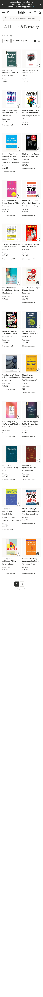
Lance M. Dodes (7, 564)
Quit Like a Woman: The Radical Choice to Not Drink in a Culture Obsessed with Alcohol (10, 332)
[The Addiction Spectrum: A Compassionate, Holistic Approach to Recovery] (31, 363)
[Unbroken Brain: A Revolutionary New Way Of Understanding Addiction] (12, 276)
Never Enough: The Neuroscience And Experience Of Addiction (9, 111)
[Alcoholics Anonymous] (12, 497)
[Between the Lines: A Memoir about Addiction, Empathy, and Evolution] (31, 59)
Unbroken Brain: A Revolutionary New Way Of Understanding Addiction (11, 289)
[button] (3, 12)
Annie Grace (26, 336)
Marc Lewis (26, 159)
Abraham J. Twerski (29, 564)
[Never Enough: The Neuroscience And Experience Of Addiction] (12, 99)
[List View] (39, 41)
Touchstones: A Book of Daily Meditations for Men (10, 376)
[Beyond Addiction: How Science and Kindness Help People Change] (12, 142)
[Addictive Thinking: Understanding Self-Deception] (31, 547)
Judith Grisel (6, 115)
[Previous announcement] (2, 4)
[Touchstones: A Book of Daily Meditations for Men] (12, 363)
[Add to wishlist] (18, 65)
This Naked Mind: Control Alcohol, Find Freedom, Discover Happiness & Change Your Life (30, 332)
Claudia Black (26, 427)
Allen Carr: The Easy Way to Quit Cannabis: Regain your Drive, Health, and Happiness (30, 202)
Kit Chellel (25, 249)
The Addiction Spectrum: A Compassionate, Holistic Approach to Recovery (30, 376)
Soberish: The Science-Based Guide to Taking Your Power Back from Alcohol (11, 202)
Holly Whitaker (7, 336)
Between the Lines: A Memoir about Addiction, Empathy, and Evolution (30, 71)
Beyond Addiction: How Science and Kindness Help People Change (10, 155)
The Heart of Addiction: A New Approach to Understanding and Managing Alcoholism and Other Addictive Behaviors (10, 560)
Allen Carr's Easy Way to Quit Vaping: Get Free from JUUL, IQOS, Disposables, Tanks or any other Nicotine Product (30, 510)
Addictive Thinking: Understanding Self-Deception (30, 560)
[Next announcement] (40, 4)
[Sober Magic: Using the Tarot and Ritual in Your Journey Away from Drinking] (12, 410)
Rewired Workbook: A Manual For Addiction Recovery (30, 111)
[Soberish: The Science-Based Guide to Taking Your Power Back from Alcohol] (12, 189)
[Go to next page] (27, 584)
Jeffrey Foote (7, 159)
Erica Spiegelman (28, 115)
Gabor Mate (26, 293)
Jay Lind (25, 75)
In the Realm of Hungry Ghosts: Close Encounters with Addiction (31, 289)
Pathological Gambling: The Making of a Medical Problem (11, 71)
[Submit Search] (5, 18)
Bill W (4, 470)
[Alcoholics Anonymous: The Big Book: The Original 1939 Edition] (12, 454)
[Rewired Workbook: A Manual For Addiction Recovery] (31, 99)
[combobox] (23, 18)
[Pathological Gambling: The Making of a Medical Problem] (12, 59)
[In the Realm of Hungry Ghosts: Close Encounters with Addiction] (31, 276)
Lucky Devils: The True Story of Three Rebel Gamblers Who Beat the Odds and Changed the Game (30, 245)
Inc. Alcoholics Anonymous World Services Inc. (9, 517)
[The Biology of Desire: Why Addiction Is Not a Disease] (31, 142)
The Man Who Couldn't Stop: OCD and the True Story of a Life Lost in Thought (11, 245)
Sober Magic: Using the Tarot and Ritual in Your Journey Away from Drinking (10, 423)
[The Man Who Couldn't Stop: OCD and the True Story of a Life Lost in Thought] (12, 233)
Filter (6, 41)
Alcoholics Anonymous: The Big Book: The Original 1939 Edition (10, 466)
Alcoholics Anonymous (7, 510)
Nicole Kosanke (14, 162)
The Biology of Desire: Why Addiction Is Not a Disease (30, 155)
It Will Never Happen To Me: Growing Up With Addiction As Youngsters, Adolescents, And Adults (30, 423)
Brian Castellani (7, 75)
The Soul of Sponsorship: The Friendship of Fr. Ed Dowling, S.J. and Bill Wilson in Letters (30, 466)
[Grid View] (35, 41)
